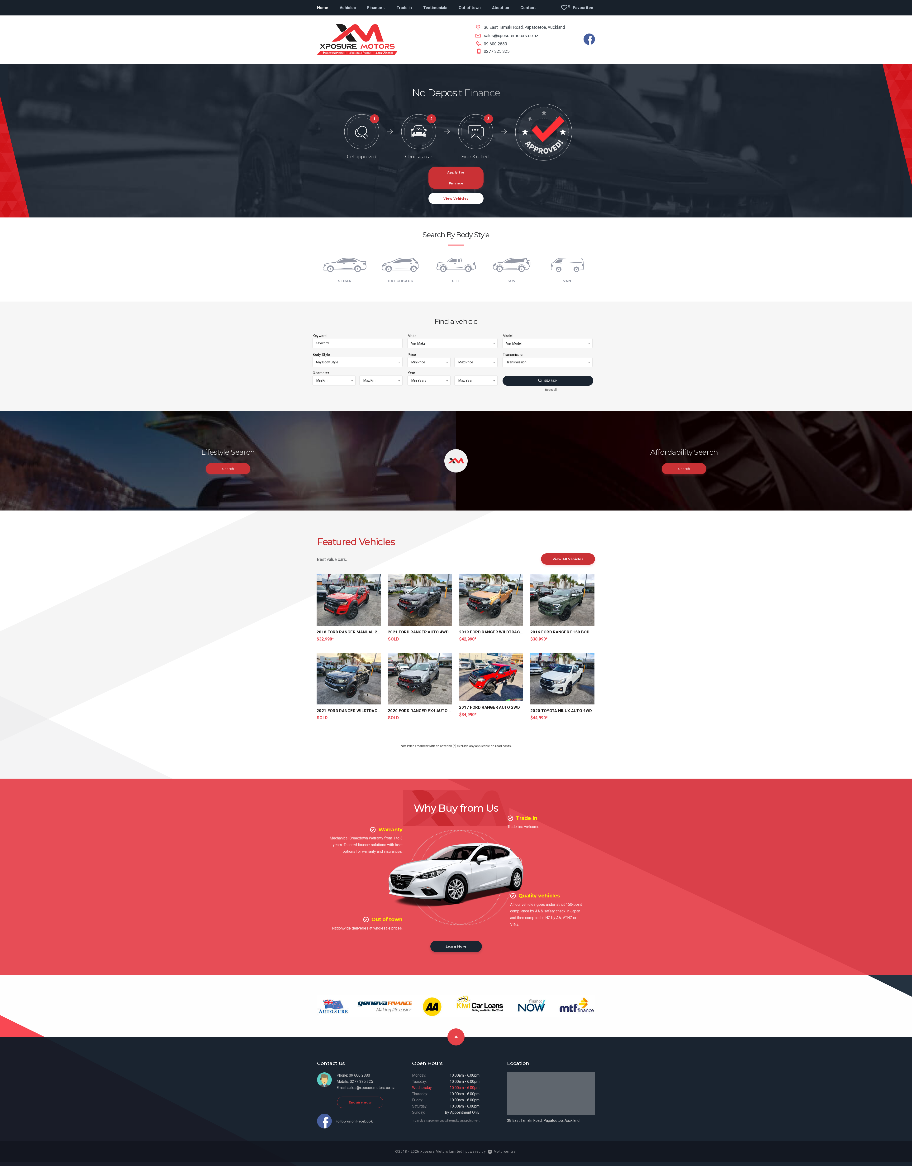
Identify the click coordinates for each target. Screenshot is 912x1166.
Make (412, 335)
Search (551, 380)
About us (500, 7)
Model (508, 335)
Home (322, 7)
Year (411, 373)
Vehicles (348, 7)
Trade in (404, 7)
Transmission (513, 354)
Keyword (320, 335)
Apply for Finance (456, 177)
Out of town (470, 7)
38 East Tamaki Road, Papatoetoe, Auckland (524, 27)
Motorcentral (505, 1151)
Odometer (321, 373)
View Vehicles (456, 198)
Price (412, 354)
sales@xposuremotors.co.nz (511, 35)
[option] (456, 140)
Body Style (321, 354)
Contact (528, 7)
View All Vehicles (568, 559)
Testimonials (435, 7)
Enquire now (360, 1102)
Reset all (551, 389)
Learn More (456, 946)
